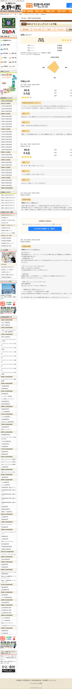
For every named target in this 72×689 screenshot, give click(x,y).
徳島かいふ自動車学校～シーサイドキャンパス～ (8, 581)
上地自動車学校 (4, 516)
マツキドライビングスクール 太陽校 (8, 352)
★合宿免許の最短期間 (6, 240)
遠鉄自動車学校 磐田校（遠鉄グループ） (8, 503)
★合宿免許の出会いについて (7, 243)
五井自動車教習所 (5, 427)
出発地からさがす (5, 192)
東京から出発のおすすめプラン (8, 195)
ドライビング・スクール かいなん (8, 554)
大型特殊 (5, 66)
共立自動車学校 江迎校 (6, 612)
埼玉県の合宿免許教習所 (6, 124)
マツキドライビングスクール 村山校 (8, 344)
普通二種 (14, 53)
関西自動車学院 (4, 587)
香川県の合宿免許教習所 (6, 172)
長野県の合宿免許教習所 (6, 139)
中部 (15, 14)
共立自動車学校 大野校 (6, 610)
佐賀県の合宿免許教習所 (6, 180)
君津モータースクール (6, 429)
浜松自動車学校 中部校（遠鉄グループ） (8, 499)
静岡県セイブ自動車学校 (6, 511)
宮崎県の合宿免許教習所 (6, 185)
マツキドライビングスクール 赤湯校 (8, 369)
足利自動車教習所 (5, 401)
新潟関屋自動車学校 (5, 434)
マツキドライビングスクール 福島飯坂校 (8, 380)
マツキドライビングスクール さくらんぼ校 (8, 340)
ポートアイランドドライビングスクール (8, 533)
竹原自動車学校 (4, 567)
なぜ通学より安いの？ (6, 272)
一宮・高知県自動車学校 (6, 597)
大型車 (5, 62)
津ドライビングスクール (6, 524)
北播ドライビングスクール (7, 541)
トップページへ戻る (36, 683)
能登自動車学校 (4, 454)
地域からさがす (5, 71)
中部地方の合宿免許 (6, 129)
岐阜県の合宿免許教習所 (6, 141)
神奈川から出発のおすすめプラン (8, 197)
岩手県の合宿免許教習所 (6, 106)
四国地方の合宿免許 (6, 167)
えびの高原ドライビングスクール (8, 625)
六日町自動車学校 (5, 443)
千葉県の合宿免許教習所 (6, 126)
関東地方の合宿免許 (6, 113)
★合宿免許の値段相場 (6, 238)
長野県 (20, 14)
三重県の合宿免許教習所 (6, 149)
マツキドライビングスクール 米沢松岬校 (8, 373)
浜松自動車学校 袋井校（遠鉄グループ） (8, 495)
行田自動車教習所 (5, 419)
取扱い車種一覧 (5, 36)
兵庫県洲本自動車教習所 (6, 546)
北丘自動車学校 (4, 633)
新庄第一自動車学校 (5, 336)
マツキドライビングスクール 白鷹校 (8, 361)
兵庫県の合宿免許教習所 (6, 154)
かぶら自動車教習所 (5, 411)
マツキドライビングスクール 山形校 (8, 356)
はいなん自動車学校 (5, 484)
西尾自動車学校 (4, 519)
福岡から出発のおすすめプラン (8, 207)
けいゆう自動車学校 (5, 617)
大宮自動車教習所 (5, 386)
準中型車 (5, 53)
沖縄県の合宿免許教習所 (7, 188)
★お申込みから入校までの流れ (8, 220)
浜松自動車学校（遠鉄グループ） (8, 487)
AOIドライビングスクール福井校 (8, 459)
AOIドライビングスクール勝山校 (8, 461)
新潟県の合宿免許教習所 (6, 131)
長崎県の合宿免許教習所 (6, 182)
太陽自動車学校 (4, 451)
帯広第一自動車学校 (5, 325)
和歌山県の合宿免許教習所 (7, 157)
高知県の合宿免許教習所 (6, 175)
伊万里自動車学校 (5, 602)
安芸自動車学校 (4, 594)
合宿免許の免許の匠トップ (6, 14)
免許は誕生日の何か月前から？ (8, 266)
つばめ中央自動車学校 (6, 441)
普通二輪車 (6, 44)
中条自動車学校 (4, 446)
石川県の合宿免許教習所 (6, 134)
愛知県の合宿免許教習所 (6, 147)
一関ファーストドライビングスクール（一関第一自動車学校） (8, 331)
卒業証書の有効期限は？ (6, 277)
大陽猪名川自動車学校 (6, 549)
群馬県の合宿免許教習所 (6, 121)
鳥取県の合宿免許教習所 (6, 162)
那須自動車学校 (4, 393)
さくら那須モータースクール (7, 398)
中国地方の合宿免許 (6, 159)
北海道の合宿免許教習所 (7, 101)
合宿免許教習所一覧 (6, 317)
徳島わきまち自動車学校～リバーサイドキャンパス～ (8, 577)
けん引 (13, 66)
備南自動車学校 (4, 564)
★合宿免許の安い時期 (6, 245)
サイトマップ (52, 680)
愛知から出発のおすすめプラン (8, 200)
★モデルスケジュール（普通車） (8, 233)
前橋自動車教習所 (5, 409)
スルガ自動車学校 (5, 482)
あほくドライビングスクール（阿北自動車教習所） (8, 573)
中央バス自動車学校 (5, 322)
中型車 (5, 57)
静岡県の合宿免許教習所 (6, 144)
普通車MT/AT (7, 40)
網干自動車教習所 (5, 544)
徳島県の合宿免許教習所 (6, 170)
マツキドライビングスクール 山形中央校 (8, 348)
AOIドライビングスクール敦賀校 (8, 464)
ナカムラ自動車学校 (5, 620)
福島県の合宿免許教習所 (6, 111)
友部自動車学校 (4, 388)
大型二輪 (5, 49)
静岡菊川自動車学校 (5, 509)
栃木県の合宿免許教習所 (6, 118)
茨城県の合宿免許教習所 (6, 116)
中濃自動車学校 (4, 477)
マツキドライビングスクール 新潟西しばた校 (8, 438)
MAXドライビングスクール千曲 (31, 14)
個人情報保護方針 (37, 680)
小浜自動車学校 (4, 466)
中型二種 (14, 57)
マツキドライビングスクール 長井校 (8, 365)
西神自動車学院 (4, 536)
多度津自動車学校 (5, 589)
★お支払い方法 (4, 222)
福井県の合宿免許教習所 (6, 136)
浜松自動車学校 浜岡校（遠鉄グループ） (8, 490)
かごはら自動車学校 (5, 416)
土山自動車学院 (4, 538)
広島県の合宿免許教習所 (6, 164)
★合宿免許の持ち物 (5, 227)
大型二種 (14, 62)
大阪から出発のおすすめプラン (8, 202)
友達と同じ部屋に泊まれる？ (7, 274)
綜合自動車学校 (4, 506)
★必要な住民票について (6, 230)
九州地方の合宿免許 (6, 177)
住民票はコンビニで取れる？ (7, 269)
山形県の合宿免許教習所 (6, 108)
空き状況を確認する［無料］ (45, 228)
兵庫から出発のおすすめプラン (8, 205)
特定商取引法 (26, 680)
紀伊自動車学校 (4, 527)
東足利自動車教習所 (5, 403)
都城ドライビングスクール (7, 623)
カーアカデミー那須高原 (6, 396)
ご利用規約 (19, 680)
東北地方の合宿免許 (6, 103)
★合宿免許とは (4, 217)
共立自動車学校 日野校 (6, 607)
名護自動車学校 (4, 630)
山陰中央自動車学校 (5, 559)
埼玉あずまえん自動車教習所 (7, 421)
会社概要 (45, 680)
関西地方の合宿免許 (6, 152)
